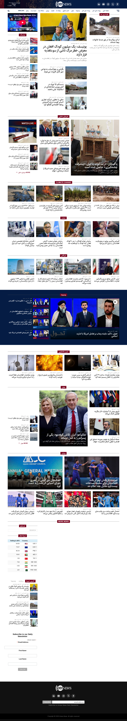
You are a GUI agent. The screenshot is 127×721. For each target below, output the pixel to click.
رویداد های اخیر (96, 11)
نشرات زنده (33, 11)
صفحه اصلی (106, 11)
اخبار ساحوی (66, 11)
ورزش (47, 11)
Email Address (22, 642)
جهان (72, 11)
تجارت (52, 11)
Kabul (14, 4)
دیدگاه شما (41, 11)
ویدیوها (78, 11)
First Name (22, 650)
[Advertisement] (22, 402)
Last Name (22, 659)
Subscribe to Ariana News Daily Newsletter (63, 705)
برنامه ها (58, 11)
